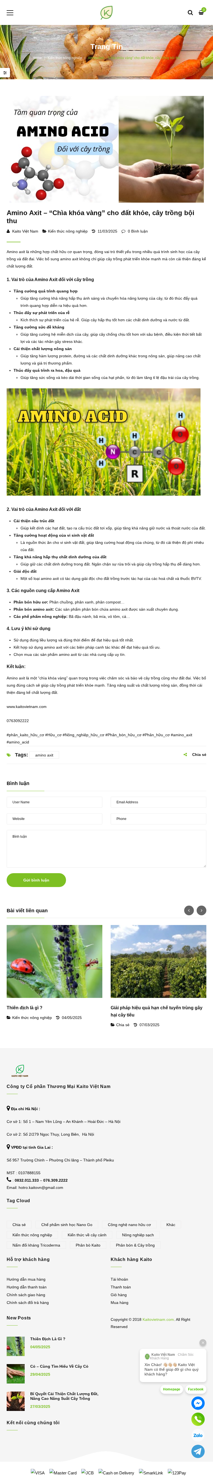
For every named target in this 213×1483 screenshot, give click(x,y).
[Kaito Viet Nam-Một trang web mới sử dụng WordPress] (106, 12)
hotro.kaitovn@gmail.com (41, 1187)
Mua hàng (119, 1302)
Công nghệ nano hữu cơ (129, 1224)
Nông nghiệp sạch (138, 1235)
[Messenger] (198, 1403)
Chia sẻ (123, 1025)
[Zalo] (198, 1435)
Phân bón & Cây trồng (135, 1245)
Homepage (171, 1389)
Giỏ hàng (119, 1295)
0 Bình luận (137, 231)
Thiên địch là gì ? (24, 1007)
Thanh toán (121, 1287)
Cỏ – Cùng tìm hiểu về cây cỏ (59, 1366)
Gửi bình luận (36, 880)
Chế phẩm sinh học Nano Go (66, 1224)
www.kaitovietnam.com (27, 706)
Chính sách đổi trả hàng (28, 1302)
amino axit (44, 755)
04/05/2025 (72, 1017)
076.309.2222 (55, 1180)
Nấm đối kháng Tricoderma (36, 1245)
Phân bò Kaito (88, 1245)
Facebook (196, 1389)
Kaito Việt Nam (25, 231)
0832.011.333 (27, 1180)
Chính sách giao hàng (26, 1295)
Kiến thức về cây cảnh (87, 1235)
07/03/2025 (149, 1025)
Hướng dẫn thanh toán (27, 1287)
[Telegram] (198, 1451)
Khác (170, 1224)
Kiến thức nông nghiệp (65, 58)
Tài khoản (119, 1279)
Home (37, 58)
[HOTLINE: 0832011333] (198, 1419)
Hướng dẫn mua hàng (26, 1279)
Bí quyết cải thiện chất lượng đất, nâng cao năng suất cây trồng (64, 1396)
